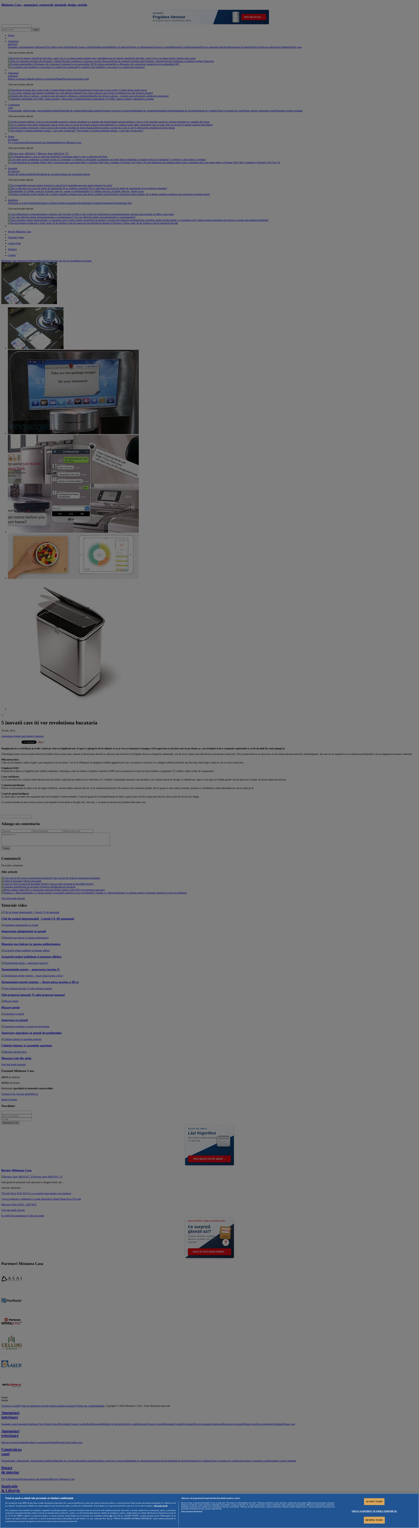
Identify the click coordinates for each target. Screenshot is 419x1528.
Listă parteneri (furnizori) (191, 1511)
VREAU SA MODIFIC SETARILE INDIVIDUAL (374, 1511)
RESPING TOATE (374, 1520)
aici (111, 1516)
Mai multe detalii (160, 1506)
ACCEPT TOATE (374, 1501)
